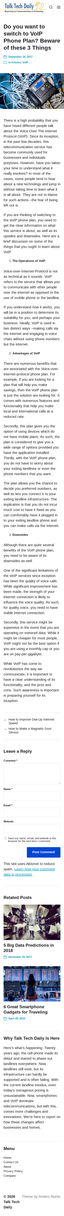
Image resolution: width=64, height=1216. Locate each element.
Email (8, 805)
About (7, 1166)
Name (8, 789)
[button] (51, 7)
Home (7, 1157)
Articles (16, 62)
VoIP (25, 62)
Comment (10, 760)
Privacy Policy (13, 1171)
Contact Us (11, 1162)
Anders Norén (49, 1196)
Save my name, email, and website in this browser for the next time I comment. (32, 840)
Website (9, 821)
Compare (10, 1175)
